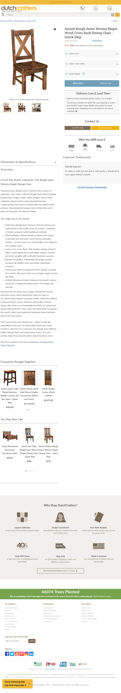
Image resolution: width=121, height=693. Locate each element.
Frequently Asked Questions (52, 616)
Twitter (12, 654)
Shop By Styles (86, 608)
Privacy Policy (9, 624)
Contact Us (8, 610)
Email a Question (50, 669)
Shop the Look (86, 610)
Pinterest (21, 654)
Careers (7, 629)
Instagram (26, 654)
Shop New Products (87, 616)
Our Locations (9, 613)
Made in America (10, 618)
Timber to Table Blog (49, 610)
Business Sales (9, 616)
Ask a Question (106, 128)
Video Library (47, 613)
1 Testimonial (97, 41)
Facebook (7, 654)
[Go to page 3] (30, 409)
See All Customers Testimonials (92, 187)
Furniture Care (47, 621)
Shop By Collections (87, 613)
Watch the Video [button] (59, 571)
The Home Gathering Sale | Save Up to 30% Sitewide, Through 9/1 (60, 2)
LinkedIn (31, 654)
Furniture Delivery (10, 627)
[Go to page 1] (27, 410)
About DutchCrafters (11, 608)
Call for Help (78, 128)
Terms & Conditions (11, 621)
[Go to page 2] (29, 409)
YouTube (17, 654)
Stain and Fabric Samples (89, 618)
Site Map (84, 621)
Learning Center (48, 608)
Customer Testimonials (50, 618)
